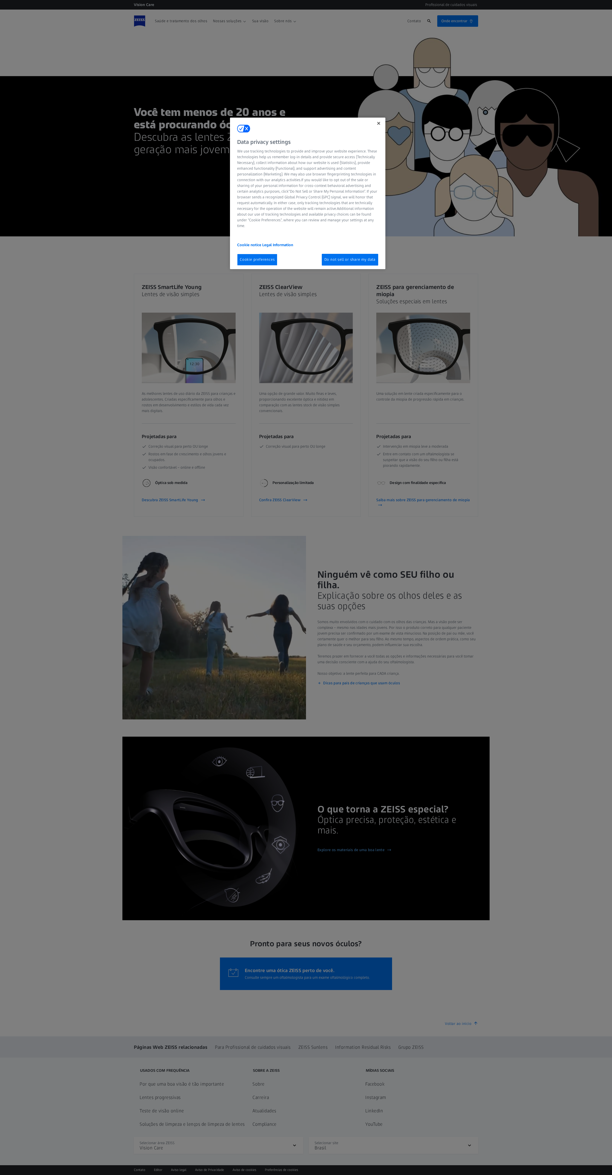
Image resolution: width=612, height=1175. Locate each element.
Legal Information (277, 245)
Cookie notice (249, 245)
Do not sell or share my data (350, 259)
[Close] (378, 123)
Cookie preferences (257, 259)
